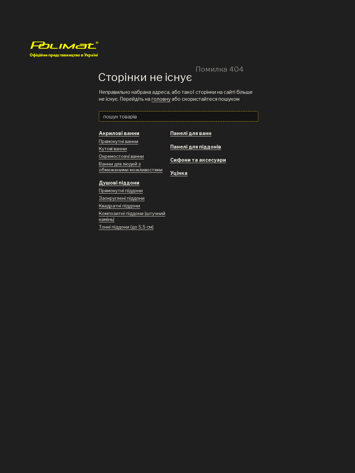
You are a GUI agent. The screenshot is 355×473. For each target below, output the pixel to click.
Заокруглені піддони (122, 198)
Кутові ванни (113, 148)
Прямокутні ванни (118, 141)
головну (161, 99)
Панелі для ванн (190, 133)
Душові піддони (119, 183)
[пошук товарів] (252, 116)
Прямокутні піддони (121, 190)
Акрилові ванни (119, 133)
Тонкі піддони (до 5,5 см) (126, 227)
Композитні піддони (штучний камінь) (132, 216)
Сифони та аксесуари (198, 160)
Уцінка (179, 173)
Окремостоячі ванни (121, 156)
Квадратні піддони (119, 205)
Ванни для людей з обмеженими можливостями (131, 166)
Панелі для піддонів (195, 147)
